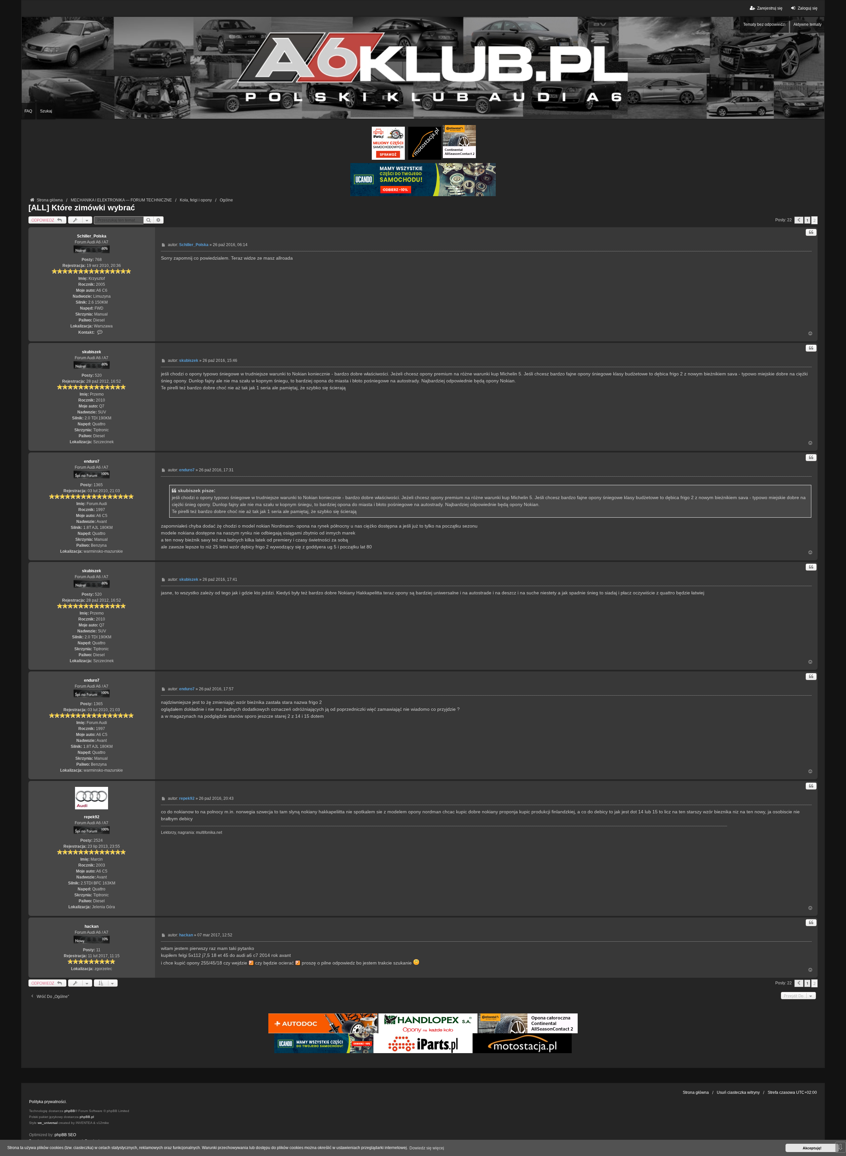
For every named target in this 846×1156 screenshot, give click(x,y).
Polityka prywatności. (48, 1101)
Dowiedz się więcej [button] (426, 1148)
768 (98, 259)
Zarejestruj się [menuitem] (770, 8)
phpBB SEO (65, 1135)
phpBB (69, 1111)
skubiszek (91, 352)
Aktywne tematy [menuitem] (807, 24)
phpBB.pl (87, 1117)
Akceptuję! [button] (812, 1148)
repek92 (91, 817)
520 (98, 375)
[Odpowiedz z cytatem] (811, 232)
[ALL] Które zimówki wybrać (81, 207)
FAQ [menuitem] (28, 111)
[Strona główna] (423, 68)
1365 (98, 485)
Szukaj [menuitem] (46, 111)
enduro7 (91, 461)
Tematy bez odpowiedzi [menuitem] (764, 24)
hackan (91, 926)
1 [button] (807, 220)
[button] (798, 220)
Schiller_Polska (91, 236)
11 (98, 950)
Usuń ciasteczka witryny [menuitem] (738, 1092)
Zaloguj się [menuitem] (808, 8)
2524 (98, 840)
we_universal (48, 1123)
